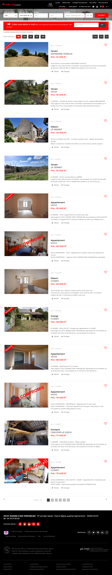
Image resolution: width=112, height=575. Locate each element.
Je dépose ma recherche (80, 2)
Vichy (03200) (7, 564)
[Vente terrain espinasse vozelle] (26, 59)
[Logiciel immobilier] (85, 550)
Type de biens (24, 12)
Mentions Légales (16, 531)
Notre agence (73, 6)
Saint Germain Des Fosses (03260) (66, 569)
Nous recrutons (103, 2)
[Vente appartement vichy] (26, 210)
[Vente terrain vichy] (26, 97)
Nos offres (62, 6)
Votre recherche (9, 12)
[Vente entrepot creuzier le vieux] (26, 438)
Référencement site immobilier (99, 551)
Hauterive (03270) (61, 567)
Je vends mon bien (84, 6)
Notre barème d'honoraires (26, 536)
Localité (67, 12)
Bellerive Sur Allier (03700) (90, 569)
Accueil (57, 2)
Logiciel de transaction (96, 548)
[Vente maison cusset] (26, 286)
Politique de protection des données (35, 531)
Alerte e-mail (66, 2)
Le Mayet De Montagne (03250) (39, 567)
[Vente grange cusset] (26, 324)
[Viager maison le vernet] (26, 135)
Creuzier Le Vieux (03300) (63, 564)
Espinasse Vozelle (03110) (37, 569)
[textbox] (74, 15)
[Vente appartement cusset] (26, 475)
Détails (56, 71)
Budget (36, 12)
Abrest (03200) (7, 567)
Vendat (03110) (7, 569)
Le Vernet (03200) (87, 564)
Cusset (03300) (34, 564)
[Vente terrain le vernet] (26, 173)
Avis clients (92, 2)
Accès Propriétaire (49, 536)
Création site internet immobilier (99, 549)
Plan (39, 536)
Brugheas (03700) (87, 567)
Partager (66, 71)
